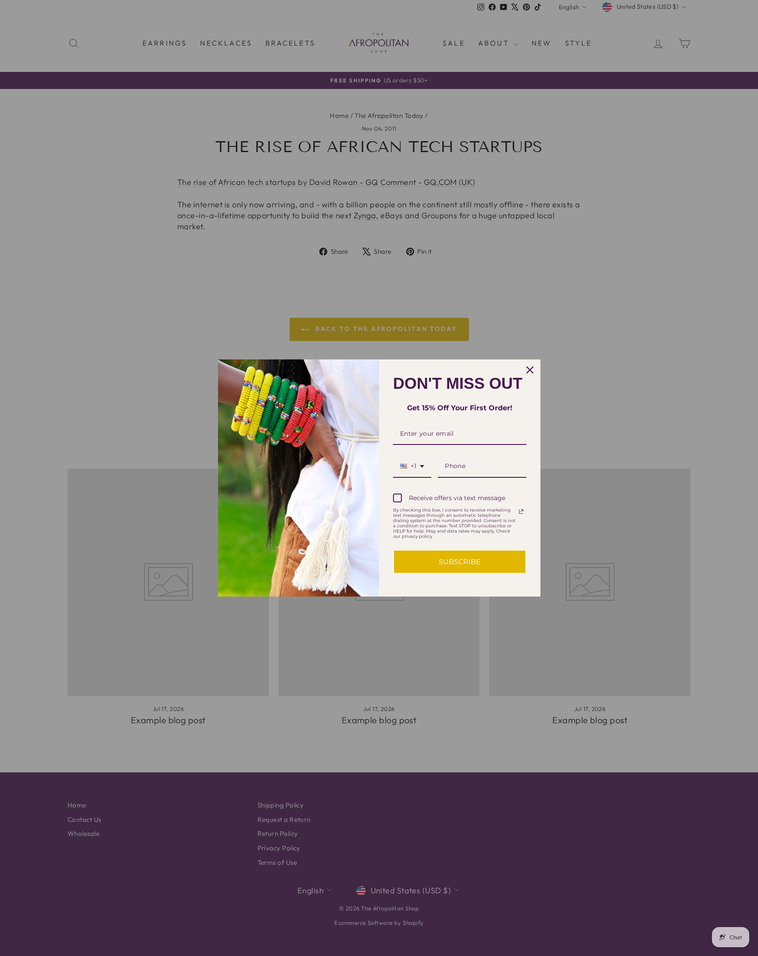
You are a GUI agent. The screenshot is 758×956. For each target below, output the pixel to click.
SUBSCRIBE (460, 562)
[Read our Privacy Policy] (521, 511)
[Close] (529, 369)
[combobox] (412, 466)
